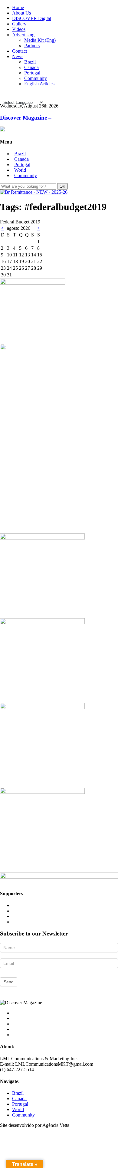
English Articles (39, 83)
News (17, 56)
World (20, 170)
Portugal (32, 72)
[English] (3, 94)
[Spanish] (19, 94)
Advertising (23, 34)
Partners (32, 45)
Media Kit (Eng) (40, 40)
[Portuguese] (11, 94)
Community (35, 78)
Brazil (30, 61)
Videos (18, 29)
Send (9, 981)
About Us (21, 12)
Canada (31, 67)
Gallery (19, 23)
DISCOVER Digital (31, 18)
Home (18, 7)
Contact (19, 51)
